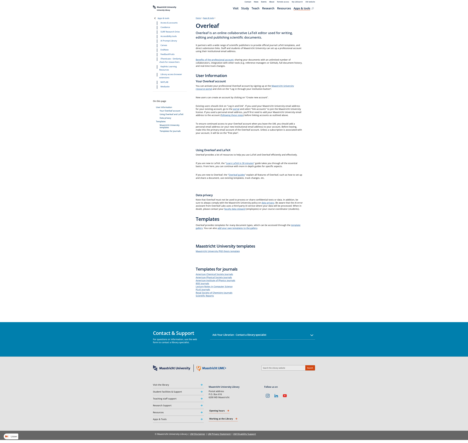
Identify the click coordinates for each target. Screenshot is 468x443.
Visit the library (161, 384)
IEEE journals (202, 283)
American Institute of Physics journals (215, 280)
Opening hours (217, 410)
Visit (236, 8)
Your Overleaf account (170, 111)
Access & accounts (169, 22)
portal (236, 108)
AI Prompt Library (169, 40)
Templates (161, 121)
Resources (284, 8)
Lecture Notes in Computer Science (214, 286)
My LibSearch (297, 2)
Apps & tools (302, 8)
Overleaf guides (237, 174)
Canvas (164, 45)
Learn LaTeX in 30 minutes (240, 163)
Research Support (162, 405)
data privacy (268, 202)
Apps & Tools (160, 419)
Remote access (283, 2)
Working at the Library (221, 418)
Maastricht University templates (169, 126)
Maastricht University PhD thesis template (218, 251)
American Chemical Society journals (214, 274)
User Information (164, 107)
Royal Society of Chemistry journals (214, 292)
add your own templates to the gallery (237, 228)
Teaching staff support (164, 398)
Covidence (165, 27)
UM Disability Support (244, 434)
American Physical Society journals (214, 277)
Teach (255, 8)
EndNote (165, 49)
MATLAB (164, 82)
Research (268, 8)
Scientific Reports (205, 295)
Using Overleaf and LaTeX (171, 114)
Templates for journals (170, 131)
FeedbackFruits (168, 54)
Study (245, 8)
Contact (248, 2)
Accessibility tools (169, 36)
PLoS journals (203, 289)
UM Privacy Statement (219, 434)
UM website (310, 2)
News (256, 2)
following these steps (232, 115)
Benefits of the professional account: (215, 59)
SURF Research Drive (170, 31)
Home (198, 18)
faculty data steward (234, 208)
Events (264, 2)
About (271, 2)
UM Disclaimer (197, 434)
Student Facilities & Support (167, 391)
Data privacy (165, 118)
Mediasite (165, 86)
